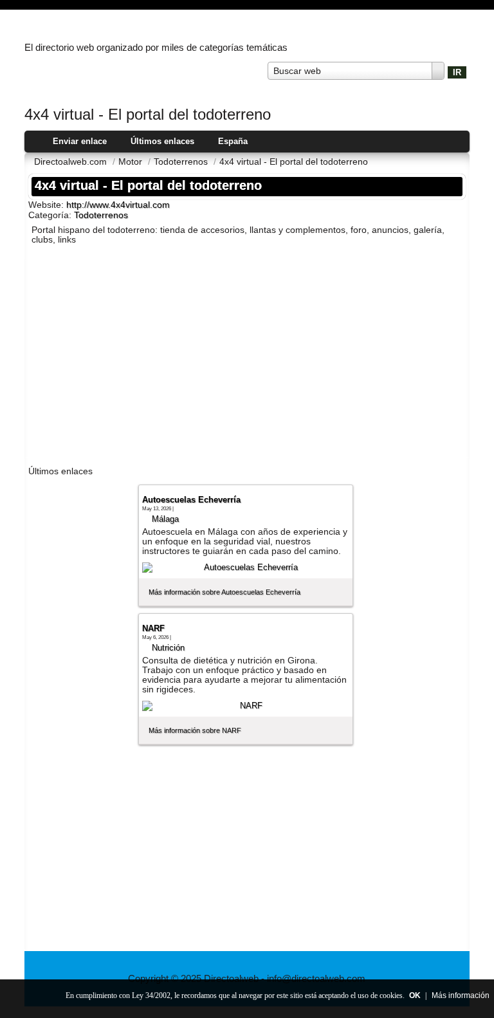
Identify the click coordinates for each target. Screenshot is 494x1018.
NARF (153, 628)
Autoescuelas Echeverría (191, 499)
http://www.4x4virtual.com (118, 205)
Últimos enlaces (162, 141)
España (233, 141)
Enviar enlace (80, 141)
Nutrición (168, 647)
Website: (47, 204)
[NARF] (245, 706)
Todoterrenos (101, 215)
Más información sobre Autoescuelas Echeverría (224, 592)
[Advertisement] (246, 358)
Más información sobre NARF (195, 730)
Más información (460, 995)
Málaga (165, 519)
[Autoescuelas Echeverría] (245, 567)
